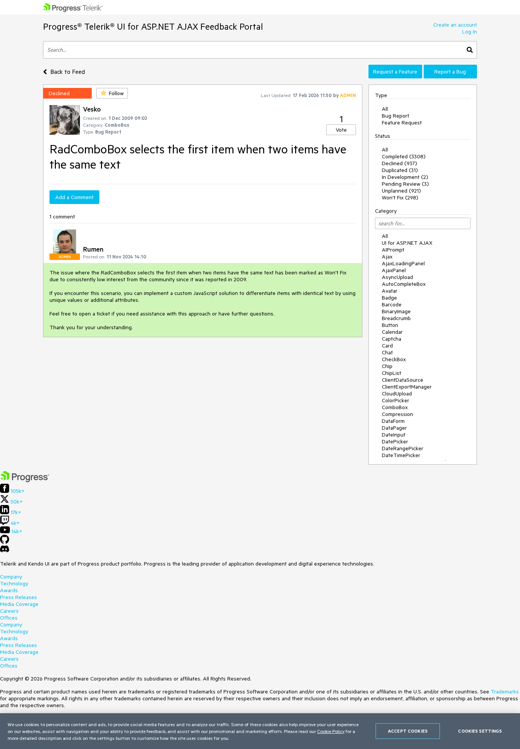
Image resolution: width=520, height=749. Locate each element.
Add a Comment (74, 197)
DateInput (393, 434)
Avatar (389, 290)
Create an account (455, 24)
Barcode (392, 304)
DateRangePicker (402, 448)
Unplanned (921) (401, 190)
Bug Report (395, 115)
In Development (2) (405, 177)
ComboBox (395, 407)
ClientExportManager (407, 386)
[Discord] (4, 550)
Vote (341, 129)
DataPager (394, 427)
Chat (387, 352)
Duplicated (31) (400, 170)
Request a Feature (395, 71)
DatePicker (395, 441)
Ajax (387, 256)
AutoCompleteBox (404, 283)
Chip (387, 366)
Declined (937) (399, 163)
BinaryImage (396, 311)
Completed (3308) (404, 156)
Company (11, 576)
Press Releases (18, 597)
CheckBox (394, 359)
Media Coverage (19, 604)
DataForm (393, 421)
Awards (9, 590)
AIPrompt (393, 249)
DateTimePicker (401, 455)
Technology (14, 583)
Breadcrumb (396, 318)
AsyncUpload (397, 277)
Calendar (392, 331)
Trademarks (505, 691)
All (385, 108)
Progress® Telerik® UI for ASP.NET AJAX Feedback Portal (153, 26)
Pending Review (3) (405, 183)
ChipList (391, 373)
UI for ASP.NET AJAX (407, 242)
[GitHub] (4, 542)
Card (387, 345)
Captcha (391, 338)
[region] (260, 731)
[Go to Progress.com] (24, 480)
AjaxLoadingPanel (403, 263)
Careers (9, 610)
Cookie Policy (331, 731)
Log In (469, 31)
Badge (389, 297)
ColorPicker (395, 400)
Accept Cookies (407, 731)
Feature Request (402, 122)
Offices (9, 617)
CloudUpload (397, 393)
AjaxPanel (394, 270)
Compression (397, 414)
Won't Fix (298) (400, 197)
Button (390, 325)
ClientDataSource (402, 379)
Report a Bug (450, 71)
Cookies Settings (480, 731)
